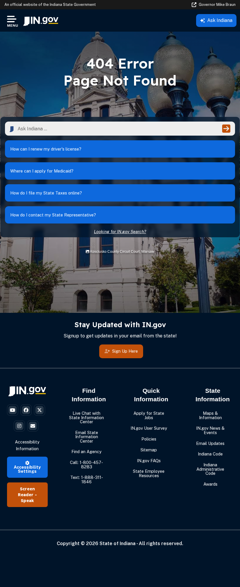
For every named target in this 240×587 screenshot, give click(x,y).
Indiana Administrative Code (210, 469)
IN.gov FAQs (149, 460)
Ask (219, 20)
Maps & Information (210, 415)
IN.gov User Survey (149, 428)
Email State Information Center (86, 436)
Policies (148, 438)
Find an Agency (86, 451)
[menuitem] (41, 20)
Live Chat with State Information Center (86, 417)
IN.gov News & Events (210, 430)
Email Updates (210, 443)
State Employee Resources (148, 473)
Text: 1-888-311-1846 (86, 479)
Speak (27, 500)
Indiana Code (210, 453)
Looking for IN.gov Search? (120, 231)
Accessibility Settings (27, 469)
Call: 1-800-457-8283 (86, 464)
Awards (210, 484)
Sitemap (148, 449)
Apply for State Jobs (148, 415)
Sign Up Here (125, 351)
